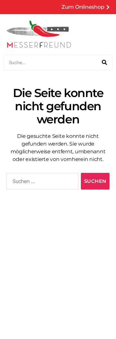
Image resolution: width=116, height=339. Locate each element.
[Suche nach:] (41, 182)
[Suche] (104, 62)
